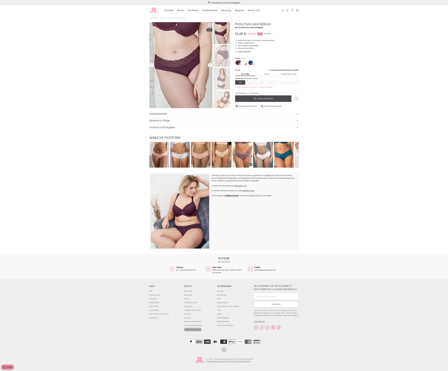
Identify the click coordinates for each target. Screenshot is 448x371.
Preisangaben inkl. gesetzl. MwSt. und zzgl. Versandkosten (228, 361)
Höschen (164, 18)
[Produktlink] (159, 155)
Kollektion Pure (248, 190)
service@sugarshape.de (264, 270)
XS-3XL (267, 74)
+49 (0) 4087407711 (185, 270)
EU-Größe (245, 74)
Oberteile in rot (240, 185)
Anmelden (276, 304)
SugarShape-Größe (288, 74)
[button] (282, 10)
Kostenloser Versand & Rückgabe (225, 3)
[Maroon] (237, 62)
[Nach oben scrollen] (445, 368)
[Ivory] (244, 62)
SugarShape (153, 18)
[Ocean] (250, 62)
